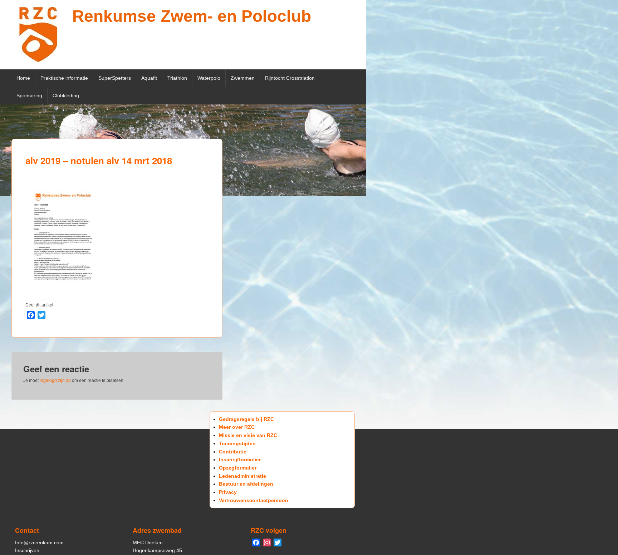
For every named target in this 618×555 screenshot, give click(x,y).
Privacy (228, 492)
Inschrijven (27, 550)
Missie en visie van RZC (248, 435)
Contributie (232, 452)
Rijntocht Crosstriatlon (290, 78)
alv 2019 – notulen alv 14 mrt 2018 (98, 160)
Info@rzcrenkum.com (39, 542)
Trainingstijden (237, 443)
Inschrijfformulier (240, 459)
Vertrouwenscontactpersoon (253, 500)
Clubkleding (66, 95)
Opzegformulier (237, 468)
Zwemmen (243, 78)
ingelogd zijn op (55, 380)
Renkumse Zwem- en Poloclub (191, 16)
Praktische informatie (64, 78)
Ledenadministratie (242, 476)
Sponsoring (29, 95)
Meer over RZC (237, 427)
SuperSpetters (114, 78)
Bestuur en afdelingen (246, 484)
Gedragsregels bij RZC (246, 419)
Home (23, 78)
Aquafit (149, 78)
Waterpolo (208, 78)
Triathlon (177, 78)
